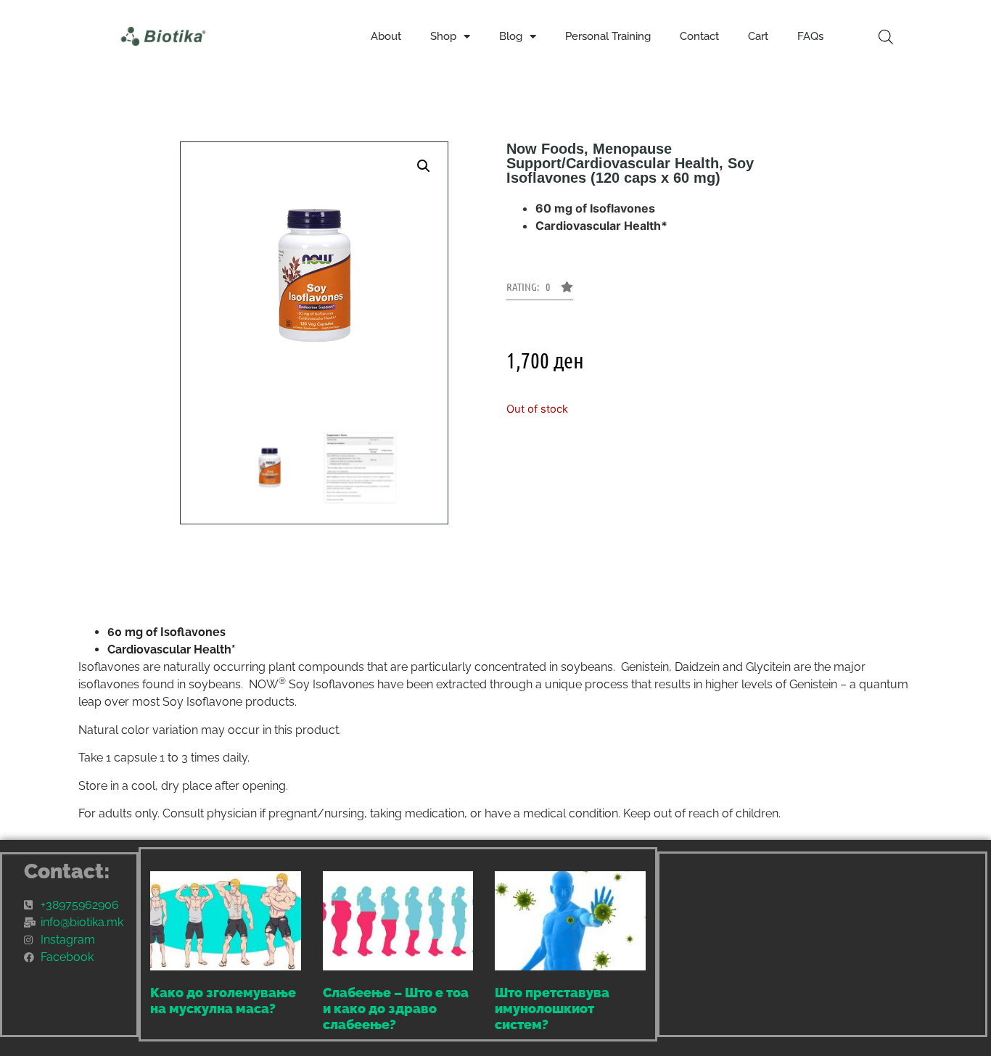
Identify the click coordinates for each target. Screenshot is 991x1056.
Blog (510, 36)
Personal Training (608, 36)
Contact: (67, 871)
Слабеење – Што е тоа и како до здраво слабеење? (396, 1008)
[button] (424, 166)
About (386, 36)
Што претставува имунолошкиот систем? (552, 1008)
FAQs (810, 36)
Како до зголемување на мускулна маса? (223, 1000)
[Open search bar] (886, 37)
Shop (443, 36)
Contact (699, 36)
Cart (758, 36)
